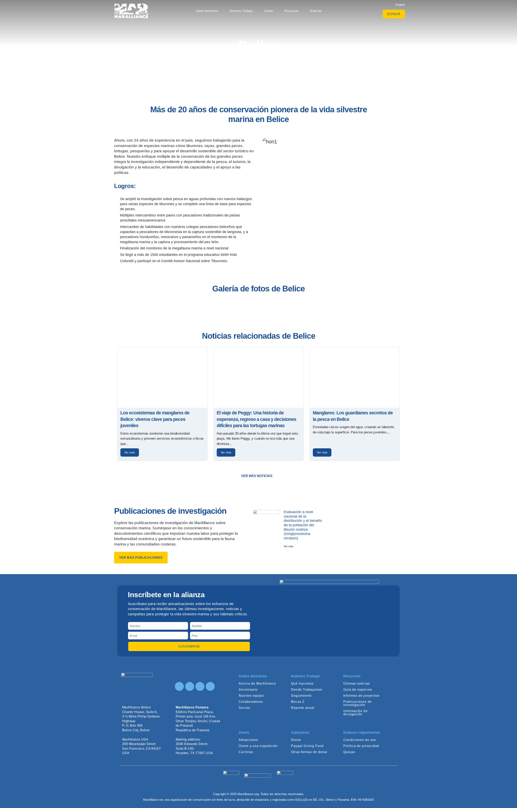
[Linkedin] (199, 686)
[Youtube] (210, 686)
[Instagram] (179, 686)
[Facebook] (189, 686)
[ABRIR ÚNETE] (275, 11)
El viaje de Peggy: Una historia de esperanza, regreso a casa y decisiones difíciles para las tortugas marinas (256, 419)
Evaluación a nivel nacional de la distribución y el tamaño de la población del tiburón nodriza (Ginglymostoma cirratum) (303, 525)
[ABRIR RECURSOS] (300, 11)
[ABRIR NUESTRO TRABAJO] (255, 11)
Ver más (129, 452)
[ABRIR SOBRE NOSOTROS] (220, 11)
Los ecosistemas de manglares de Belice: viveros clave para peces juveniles (154, 419)
